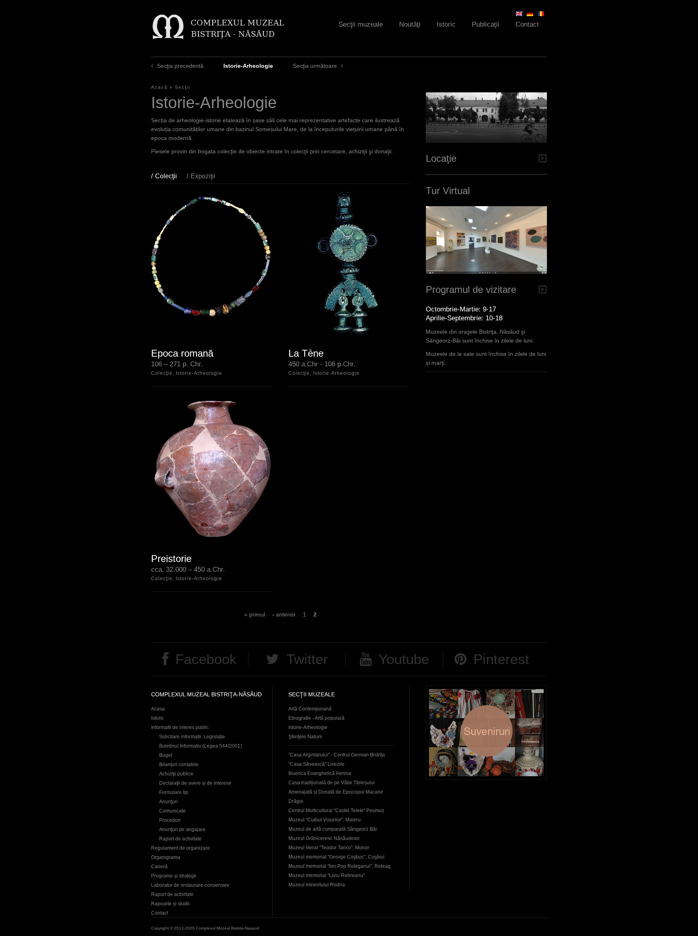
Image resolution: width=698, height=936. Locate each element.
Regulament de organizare (180, 848)
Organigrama (165, 857)
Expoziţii (203, 176)
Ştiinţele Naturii (305, 737)
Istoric (446, 24)
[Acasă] (218, 26)
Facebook (206, 659)
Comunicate (172, 811)
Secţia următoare (315, 66)
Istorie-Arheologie (308, 727)
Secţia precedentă (180, 66)
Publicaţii (485, 24)
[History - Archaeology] (519, 13)
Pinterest (501, 659)
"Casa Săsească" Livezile (316, 764)
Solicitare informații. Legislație (192, 737)
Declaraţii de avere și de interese (195, 783)
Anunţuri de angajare (182, 829)
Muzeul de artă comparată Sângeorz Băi (332, 829)
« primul (254, 614)
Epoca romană (182, 353)
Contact (527, 24)
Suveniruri (486, 732)
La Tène (306, 353)
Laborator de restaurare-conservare (190, 885)
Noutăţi (409, 24)
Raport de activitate (180, 839)
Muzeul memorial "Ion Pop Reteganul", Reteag (339, 866)
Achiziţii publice (176, 774)
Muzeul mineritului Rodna (316, 885)
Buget (165, 755)
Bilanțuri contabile (179, 764)
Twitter (307, 659)
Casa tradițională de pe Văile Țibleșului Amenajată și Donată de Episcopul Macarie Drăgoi (335, 792)
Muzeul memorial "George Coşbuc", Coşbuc (336, 857)
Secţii (182, 87)
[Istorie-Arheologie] (541, 13)
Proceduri (170, 820)
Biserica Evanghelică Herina (319, 773)
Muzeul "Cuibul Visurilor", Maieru (324, 820)
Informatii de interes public (180, 727)
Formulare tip (173, 792)
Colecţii (170, 176)
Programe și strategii (173, 876)
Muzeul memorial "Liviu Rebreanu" (326, 875)
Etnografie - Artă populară (316, 718)
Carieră (159, 866)
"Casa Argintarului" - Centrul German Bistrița (336, 755)
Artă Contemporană (310, 709)
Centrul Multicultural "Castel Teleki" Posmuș (336, 810)
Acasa (158, 709)
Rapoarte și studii (170, 904)
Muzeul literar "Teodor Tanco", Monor (328, 847)
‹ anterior (284, 614)
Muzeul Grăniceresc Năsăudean (324, 838)
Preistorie (171, 558)
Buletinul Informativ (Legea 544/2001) (200, 746)
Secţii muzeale (360, 24)
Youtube (403, 659)
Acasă (159, 87)
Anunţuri (168, 801)
